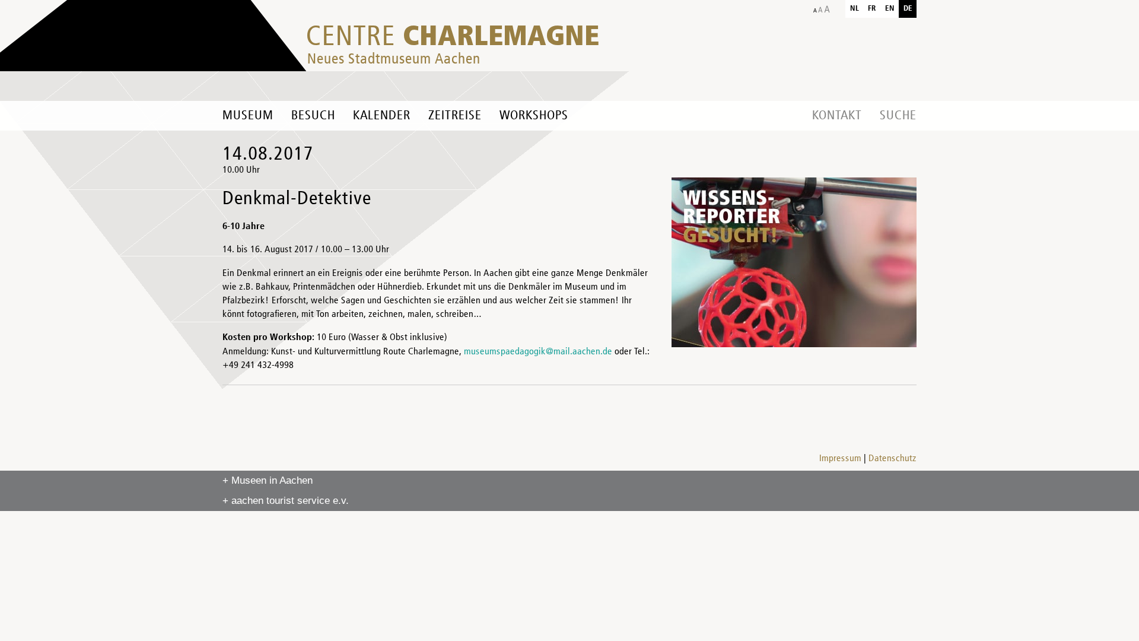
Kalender (382, 115)
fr (872, 8)
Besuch (313, 115)
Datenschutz (892, 459)
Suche (898, 115)
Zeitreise (455, 115)
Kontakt (837, 115)
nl (854, 8)
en (890, 8)
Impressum (840, 459)
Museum (247, 115)
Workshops (533, 115)
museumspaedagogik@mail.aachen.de (538, 352)
